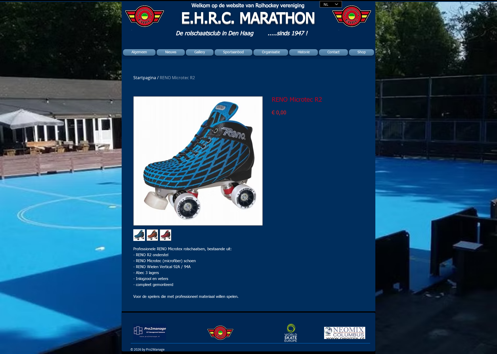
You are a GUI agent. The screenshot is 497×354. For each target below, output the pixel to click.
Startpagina (144, 77)
